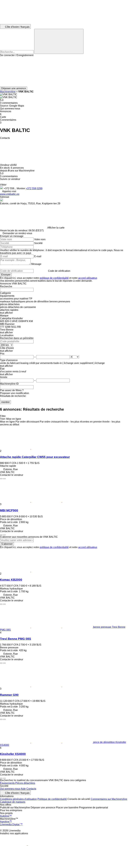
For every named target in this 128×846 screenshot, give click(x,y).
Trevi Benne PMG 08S (15, 638)
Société (38, 243)
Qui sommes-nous (10, 788)
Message (36, 264)
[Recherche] (59, 41)
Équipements (7, 783)
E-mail (37, 256)
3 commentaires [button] (9, 103)
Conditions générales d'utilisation (18, 799)
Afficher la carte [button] (55, 227)
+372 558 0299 (34, 188)
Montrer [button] (21, 188)
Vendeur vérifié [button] (8, 165)
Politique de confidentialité (52, 799)
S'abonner (7, 544)
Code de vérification (59, 271)
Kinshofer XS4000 (13, 754)
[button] (64, 72)
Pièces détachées (25, 783)
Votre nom (39, 239)
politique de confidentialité (54, 278)
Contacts (31, 788)
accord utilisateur (87, 278)
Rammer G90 (9, 694)
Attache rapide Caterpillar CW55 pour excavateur (35, 457)
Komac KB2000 (11, 579)
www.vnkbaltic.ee (9, 194)
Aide (23, 788)
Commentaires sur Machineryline (109, 799)
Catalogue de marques (12, 802)
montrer (5, 402)
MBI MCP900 (9, 510)
